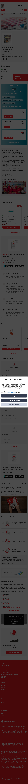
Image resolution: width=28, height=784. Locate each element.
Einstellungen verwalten (14, 404)
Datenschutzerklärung (12, 392)
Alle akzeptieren (14, 396)
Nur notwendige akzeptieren (14, 400)
